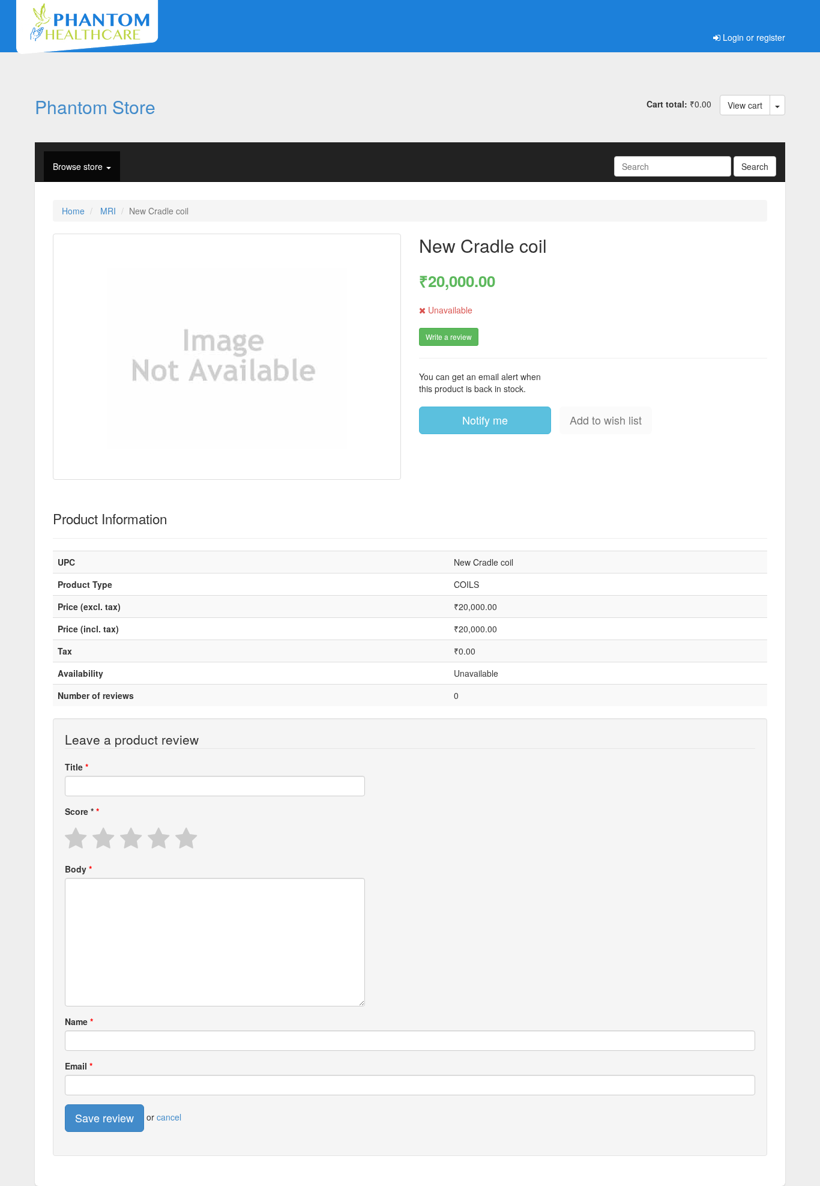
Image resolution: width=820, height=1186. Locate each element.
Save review (104, 1117)
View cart (745, 105)
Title (75, 767)
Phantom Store (95, 106)
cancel (169, 1117)
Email (77, 1066)
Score (79, 811)
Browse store (79, 166)
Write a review (449, 336)
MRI (108, 211)
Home (73, 211)
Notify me (485, 420)
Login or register (752, 37)
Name (77, 1021)
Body (77, 869)
